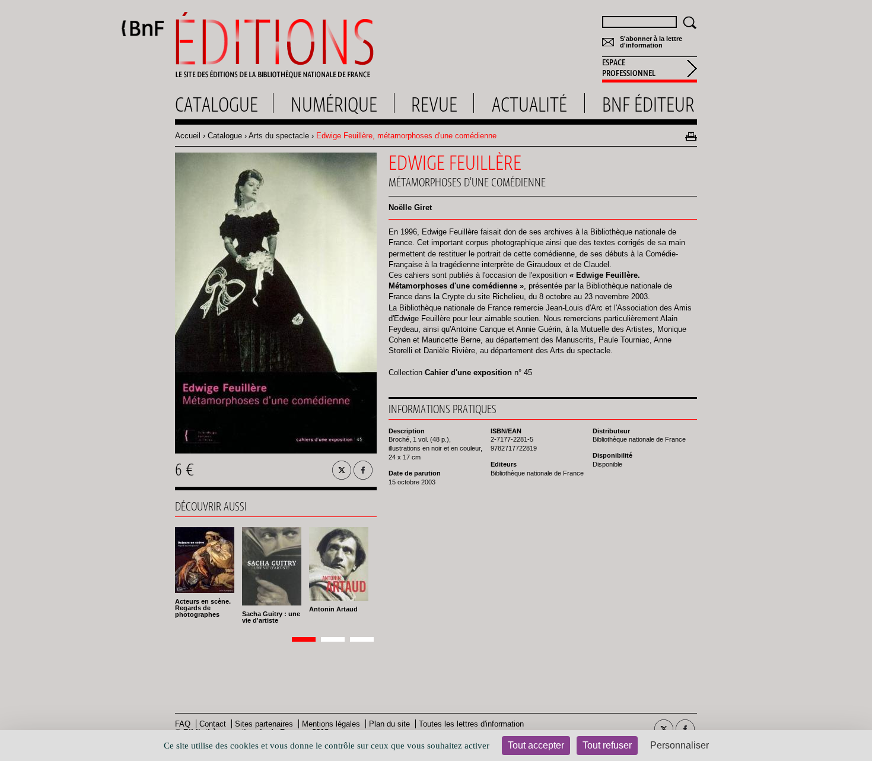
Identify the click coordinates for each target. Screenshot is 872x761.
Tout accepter (536, 745)
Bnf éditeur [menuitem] (648, 104)
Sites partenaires (264, 723)
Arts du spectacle (279, 135)
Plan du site (389, 723)
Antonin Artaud (333, 609)
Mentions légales (331, 723)
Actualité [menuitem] (529, 104)
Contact (212, 723)
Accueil (188, 135)
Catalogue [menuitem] (216, 104)
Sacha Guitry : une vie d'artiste (271, 617)
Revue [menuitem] (434, 104)
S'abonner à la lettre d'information (651, 42)
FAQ (182, 723)
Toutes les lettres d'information (471, 723)
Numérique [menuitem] (334, 104)
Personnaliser (679, 745)
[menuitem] (649, 69)
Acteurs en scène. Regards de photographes (203, 608)
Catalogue (225, 135)
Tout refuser (607, 745)
